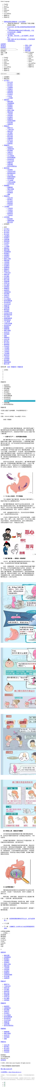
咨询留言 (27, 47)
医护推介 (10, 199)
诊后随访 (10, 117)
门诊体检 (10, 211)
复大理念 (10, 84)
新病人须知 (10, 110)
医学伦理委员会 (12, 166)
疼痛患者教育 (11, 176)
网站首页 (6, 78)
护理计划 (10, 140)
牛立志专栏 (10, 161)
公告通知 (10, 87)
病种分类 (10, 131)
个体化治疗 (10, 129)
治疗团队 (10, 133)
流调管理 (10, 124)
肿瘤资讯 (6, 196)
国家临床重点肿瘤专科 (10, 21)
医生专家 (10, 136)
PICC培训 (10, 175)
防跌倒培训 (10, 178)
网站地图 (27, 50)
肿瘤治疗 (6, 126)
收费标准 (10, 119)
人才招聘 (10, 98)
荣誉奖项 (10, 92)
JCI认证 (9, 96)
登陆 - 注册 (4, 52)
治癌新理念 (10, 148)
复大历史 (10, 85)
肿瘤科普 (10, 162)
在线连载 (10, 164)
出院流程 (10, 115)
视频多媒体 (10, 220)
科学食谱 (10, 192)
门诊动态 (10, 215)
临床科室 (10, 134)
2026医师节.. (11, 34)
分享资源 (6, 217)
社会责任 (10, 94)
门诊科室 (10, 208)
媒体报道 (10, 203)
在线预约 (6, 77)
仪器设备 (10, 91)
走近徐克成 (10, 183)
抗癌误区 (10, 143)
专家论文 (10, 152)
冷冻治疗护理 (11, 171)
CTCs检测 (10, 180)
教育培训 (6, 168)
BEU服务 (10, 141)
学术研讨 (10, 154)
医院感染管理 (11, 173)
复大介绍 (10, 82)
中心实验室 (10, 155)
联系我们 (3, 51)
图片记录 (10, 222)
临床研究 (10, 147)
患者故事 (10, 138)
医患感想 (10, 219)
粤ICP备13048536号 (6, 1069)
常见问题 (10, 122)
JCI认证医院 (22, 21)
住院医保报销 (11, 120)
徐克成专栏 (10, 159)
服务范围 (10, 101)
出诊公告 (10, 197)
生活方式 (10, 190)
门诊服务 (6, 206)
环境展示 (10, 89)
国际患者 (10, 112)
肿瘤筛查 (10, 187)
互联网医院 (10, 103)
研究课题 (10, 150)
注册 (30, 45)
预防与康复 (10, 189)
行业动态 (10, 204)
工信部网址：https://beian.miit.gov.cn (11, 1072)
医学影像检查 (11, 157)
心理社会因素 (11, 182)
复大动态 (10, 201)
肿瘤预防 (6, 185)
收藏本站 (27, 49)
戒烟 (8, 194)
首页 (5, 227)
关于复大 (6, 80)
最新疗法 (10, 127)
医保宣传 (10, 213)
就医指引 (6, 99)
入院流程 (10, 113)
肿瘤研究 (6, 145)
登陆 (26, 45)
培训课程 (10, 169)
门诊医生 (10, 210)
